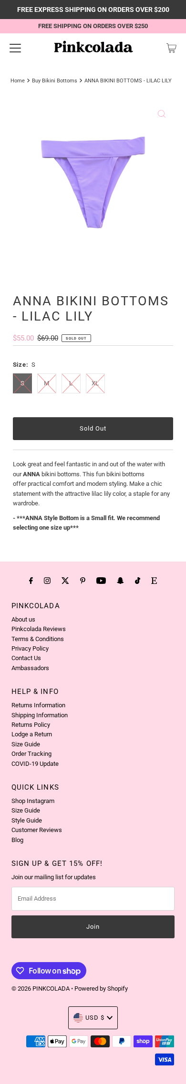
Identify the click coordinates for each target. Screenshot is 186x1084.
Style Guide (26, 820)
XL (95, 383)
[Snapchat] (120, 580)
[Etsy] (154, 580)
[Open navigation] (15, 48)
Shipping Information (39, 715)
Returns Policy (30, 724)
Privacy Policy (30, 648)
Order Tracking (31, 753)
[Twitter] (65, 580)
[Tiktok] (137, 580)
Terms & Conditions (37, 638)
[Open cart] (171, 48)
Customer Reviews (36, 829)
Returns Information (38, 705)
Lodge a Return (31, 734)
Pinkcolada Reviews (38, 628)
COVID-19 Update (35, 763)
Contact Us (26, 658)
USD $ (94, 1017)
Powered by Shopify (101, 988)
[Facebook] (31, 580)
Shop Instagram (32, 800)
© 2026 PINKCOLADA (41, 988)
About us (23, 619)
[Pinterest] (82, 580)
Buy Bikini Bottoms (54, 80)
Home (17, 80)
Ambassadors (30, 668)
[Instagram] (47, 580)
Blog (17, 839)
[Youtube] (101, 580)
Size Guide (25, 744)
